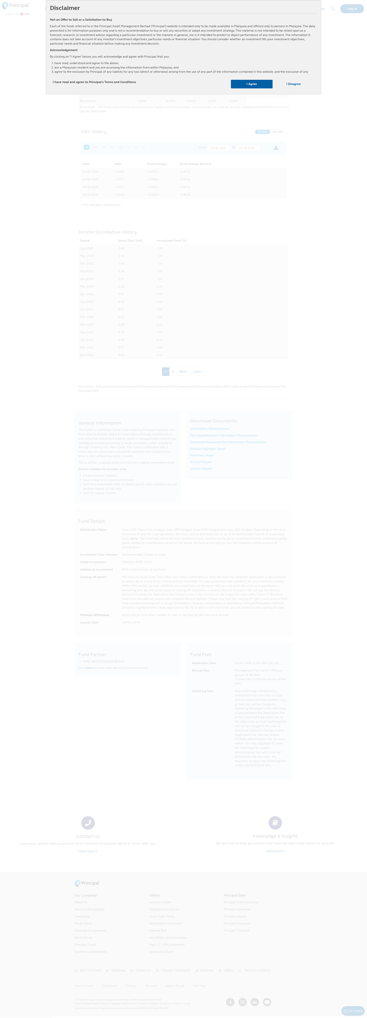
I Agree (252, 84)
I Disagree (293, 84)
